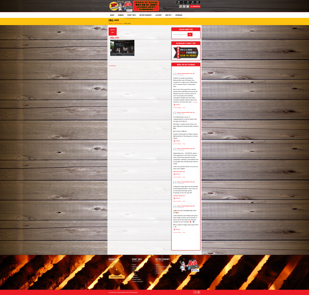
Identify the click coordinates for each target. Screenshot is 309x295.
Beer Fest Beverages (162, 271)
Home (112, 15)
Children (158, 273)
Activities (159, 269)
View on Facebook (177, 107)
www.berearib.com (179, 171)
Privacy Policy (136, 279)
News (134, 273)
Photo (178, 105)
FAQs (134, 269)
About (134, 265)
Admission (135, 267)
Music (157, 265)
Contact (168, 15)
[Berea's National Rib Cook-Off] (135, 6)
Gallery (158, 15)
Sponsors (178, 15)
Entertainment (145, 15)
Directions (135, 271)
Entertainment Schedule (163, 267)
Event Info (131, 15)
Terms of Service (137, 281)
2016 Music (118, 23)
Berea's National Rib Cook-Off (185, 73)
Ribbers (121, 15)
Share (184, 107)
